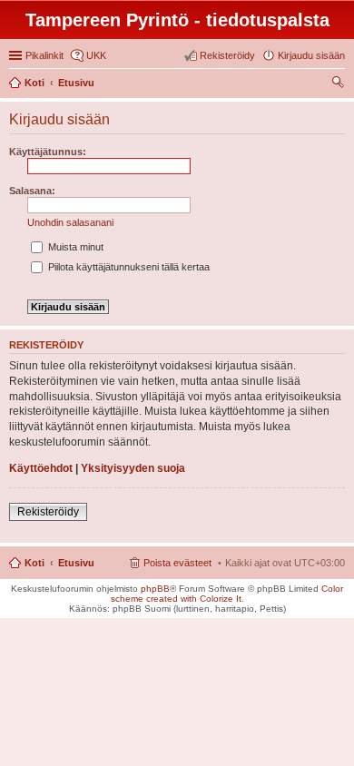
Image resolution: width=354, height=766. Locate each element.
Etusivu (76, 562)
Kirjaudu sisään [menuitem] (311, 55)
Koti (34, 562)
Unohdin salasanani (70, 222)
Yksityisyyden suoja (133, 468)
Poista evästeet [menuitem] (177, 562)
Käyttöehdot (41, 468)
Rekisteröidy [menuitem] (227, 55)
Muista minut (74, 246)
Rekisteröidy (48, 512)
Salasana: (32, 190)
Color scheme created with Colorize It (227, 594)
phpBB (155, 589)
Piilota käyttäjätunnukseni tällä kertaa (127, 266)
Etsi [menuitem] (340, 84)
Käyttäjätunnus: (47, 151)
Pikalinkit (44, 55)
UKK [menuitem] (96, 55)
